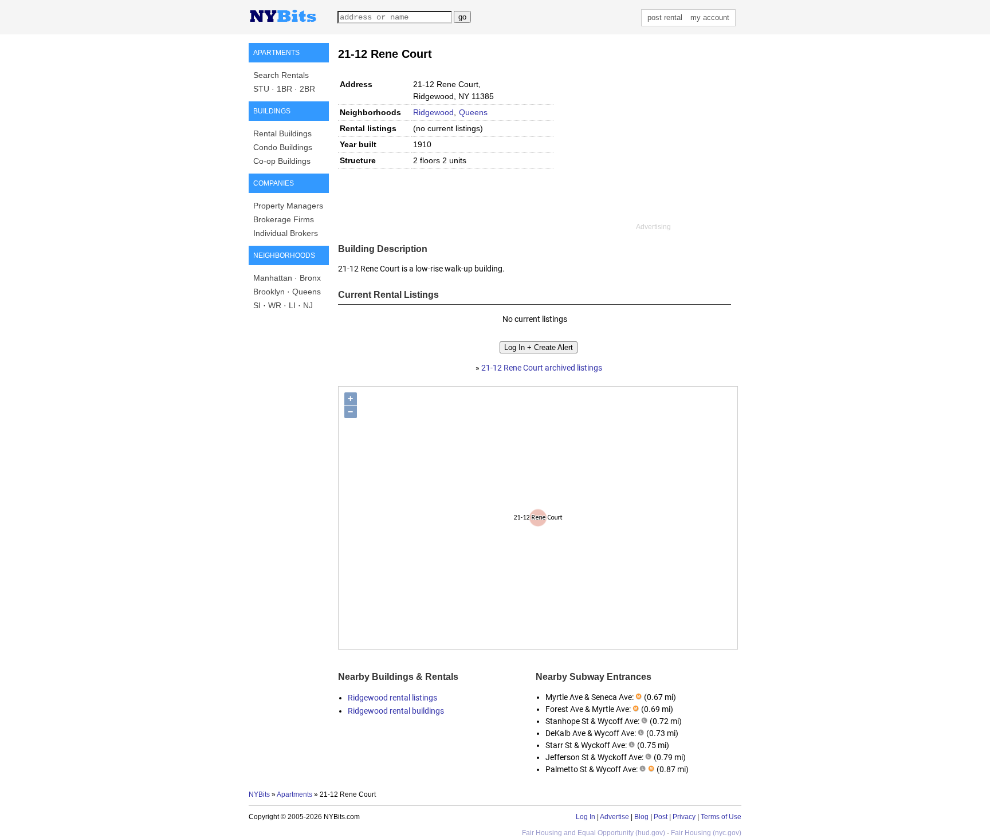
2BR (307, 88)
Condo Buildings (282, 147)
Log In (585, 817)
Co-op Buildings (282, 161)
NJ (308, 305)
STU (261, 88)
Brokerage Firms (283, 219)
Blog (641, 817)
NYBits (259, 794)
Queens (306, 291)
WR (274, 305)
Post (660, 817)
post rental (664, 17)
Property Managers (288, 205)
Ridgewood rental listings (392, 697)
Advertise (614, 817)
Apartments (294, 794)
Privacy (684, 817)
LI (292, 305)
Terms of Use (721, 817)
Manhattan (272, 277)
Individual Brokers (285, 233)
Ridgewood (433, 112)
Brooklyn (269, 291)
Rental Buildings (282, 133)
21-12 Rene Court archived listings (541, 367)
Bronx (310, 277)
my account (709, 17)
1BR (284, 88)
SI (257, 305)
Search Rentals (281, 75)
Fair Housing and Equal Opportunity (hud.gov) (593, 833)
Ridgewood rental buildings (396, 710)
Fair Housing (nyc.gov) (706, 833)
